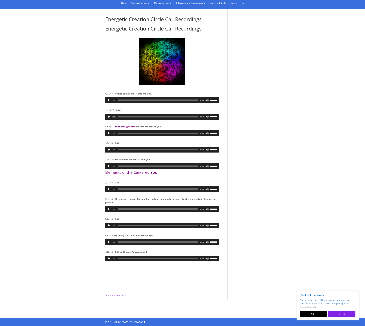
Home (124, 3)
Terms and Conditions (115, 295)
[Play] (109, 100)
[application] (162, 100)
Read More (312, 307)
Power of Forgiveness (124, 126)
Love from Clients (217, 3)
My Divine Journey (163, 3)
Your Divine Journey (140, 3)
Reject (314, 314)
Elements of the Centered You (131, 172)
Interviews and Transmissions (190, 3)
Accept (342, 314)
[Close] (356, 292)
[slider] (214, 99)
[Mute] (207, 100)
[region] (328, 305)
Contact (233, 3)
